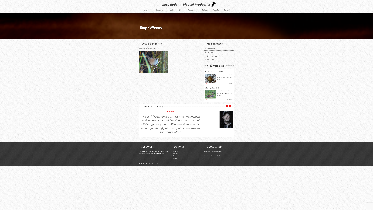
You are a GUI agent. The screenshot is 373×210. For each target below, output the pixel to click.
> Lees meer (208, 84)
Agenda (216, 10)
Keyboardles (212, 56)
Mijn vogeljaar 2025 (212, 88)
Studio (171, 10)
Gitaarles (210, 59)
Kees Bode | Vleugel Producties (186, 5)
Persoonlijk (192, 10)
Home (145, 10)
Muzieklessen (158, 10)
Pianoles (210, 52)
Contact (227, 10)
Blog (181, 10)
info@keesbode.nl (214, 156)
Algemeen (211, 49)
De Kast (204, 10)
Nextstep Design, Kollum (153, 164)
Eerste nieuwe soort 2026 (214, 72)
